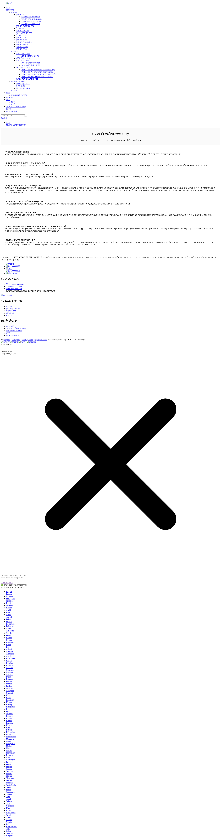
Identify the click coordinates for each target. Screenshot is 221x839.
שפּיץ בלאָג (16, 340)
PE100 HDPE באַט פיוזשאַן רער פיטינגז (37, 72)
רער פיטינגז (15, 51)
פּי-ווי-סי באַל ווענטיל (19, 95)
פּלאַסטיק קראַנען (18, 81)
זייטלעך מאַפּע (27, 340)
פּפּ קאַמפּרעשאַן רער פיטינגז (27, 79)
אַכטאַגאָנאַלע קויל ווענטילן (31, 19)
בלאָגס (13, 104)
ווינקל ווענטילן (21, 49)
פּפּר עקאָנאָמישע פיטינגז (30, 65)
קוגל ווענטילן (21, 14)
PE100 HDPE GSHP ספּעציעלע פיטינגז (37, 76)
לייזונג (8, 93)
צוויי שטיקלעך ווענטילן (25, 26)
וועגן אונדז (10, 97)
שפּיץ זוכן (6, 340)
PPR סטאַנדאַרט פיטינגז (30, 63)
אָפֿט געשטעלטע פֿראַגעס (16, 106)
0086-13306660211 (14, 286)
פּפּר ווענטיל (20, 35)
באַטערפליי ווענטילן (24, 42)
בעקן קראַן (20, 86)
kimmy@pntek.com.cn (15, 284)
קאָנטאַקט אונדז (12, 111)
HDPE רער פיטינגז (23, 67)
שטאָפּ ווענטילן (22, 44)
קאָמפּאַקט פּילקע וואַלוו (30, 17)
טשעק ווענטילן (22, 47)
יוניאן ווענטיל (21, 28)
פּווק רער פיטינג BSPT (30, 56)
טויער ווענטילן (21, 40)
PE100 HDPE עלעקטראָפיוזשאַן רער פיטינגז (39, 74)
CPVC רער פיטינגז (23, 58)
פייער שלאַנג (11, 311)
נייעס (8, 100)
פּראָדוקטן (10, 10)
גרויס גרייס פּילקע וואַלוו (30, 24)
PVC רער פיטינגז (23, 53)
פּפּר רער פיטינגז (22, 60)
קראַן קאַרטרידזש (23, 88)
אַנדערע (14, 90)
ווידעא (8, 109)
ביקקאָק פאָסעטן (23, 83)
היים (8, 7)
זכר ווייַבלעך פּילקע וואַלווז (31, 21)
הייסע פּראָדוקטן (40, 340)
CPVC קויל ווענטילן (24, 33)
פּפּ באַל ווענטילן (22, 30)
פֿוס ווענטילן (21, 37)
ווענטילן (14, 12)
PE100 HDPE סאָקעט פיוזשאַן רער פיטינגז (38, 70)
